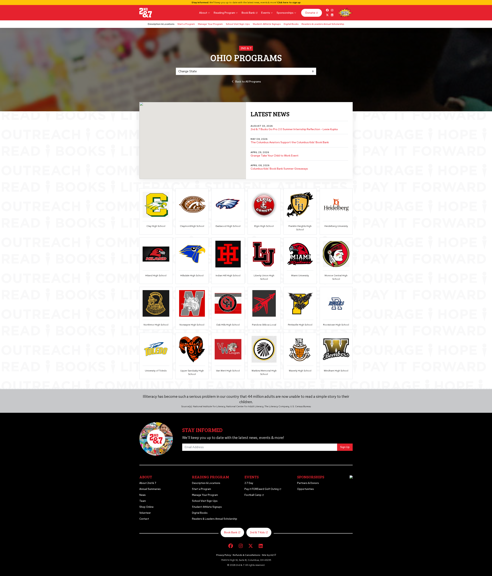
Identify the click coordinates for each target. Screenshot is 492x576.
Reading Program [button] (224, 12)
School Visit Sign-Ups (238, 24)
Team (142, 501)
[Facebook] (230, 546)
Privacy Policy (223, 555)
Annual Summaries (150, 489)
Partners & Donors (308, 483)
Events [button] (265, 12)
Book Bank (248, 12)
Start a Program (186, 24)
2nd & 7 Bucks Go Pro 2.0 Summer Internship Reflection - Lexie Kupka (294, 129)
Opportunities (305, 489)
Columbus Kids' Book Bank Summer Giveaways (279, 168)
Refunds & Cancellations (246, 555)
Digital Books (291, 24)
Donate (310, 12)
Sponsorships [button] (285, 12)
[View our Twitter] (327, 15)
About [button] (203, 12)
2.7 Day (248, 483)
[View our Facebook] (327, 10)
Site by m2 (268, 555)
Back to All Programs (248, 81)
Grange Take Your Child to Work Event (274, 155)
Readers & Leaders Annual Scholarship (323, 24)
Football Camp (253, 495)
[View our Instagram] (332, 10)
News (142, 495)
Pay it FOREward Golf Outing (261, 489)
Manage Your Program (210, 24)
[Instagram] (240, 546)
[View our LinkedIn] (332, 15)
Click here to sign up (289, 2)
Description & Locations (161, 24)
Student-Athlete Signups (267, 24)
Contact (144, 518)
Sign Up (345, 447)
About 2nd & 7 (147, 483)
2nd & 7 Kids (257, 532)
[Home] (145, 12)
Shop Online (146, 507)
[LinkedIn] (260, 546)
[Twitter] (250, 546)
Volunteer (145, 512)
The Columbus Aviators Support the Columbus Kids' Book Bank (290, 142)
